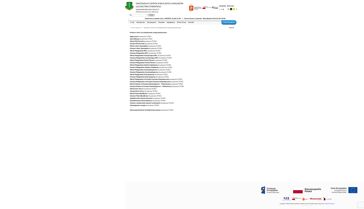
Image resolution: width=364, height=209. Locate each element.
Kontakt (191, 22)
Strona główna (136, 28)
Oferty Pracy (181, 22)
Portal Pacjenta (229, 22)
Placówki (161, 22)
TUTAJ (148, 36)
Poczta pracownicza (307, 205)
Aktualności (140, 22)
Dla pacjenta (151, 22)
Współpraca (171, 22)
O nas (132, 22)
